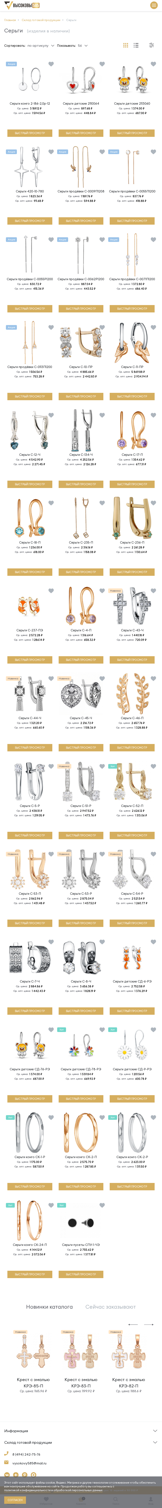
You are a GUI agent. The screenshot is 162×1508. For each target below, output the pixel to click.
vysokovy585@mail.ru (29, 1463)
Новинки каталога (49, 1306)
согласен (15, 1500)
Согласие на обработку (101, 1450)
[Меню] (154, 5)
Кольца (9, 1449)
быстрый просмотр (30, 133)
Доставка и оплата (19, 1450)
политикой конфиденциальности (27, 1490)
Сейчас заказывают (110, 1306)
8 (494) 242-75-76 (26, 1454)
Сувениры (90, 1449)
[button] (133, 1324)
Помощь (89, 1438)
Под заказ (12, 1438)
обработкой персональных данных (78, 1490)
